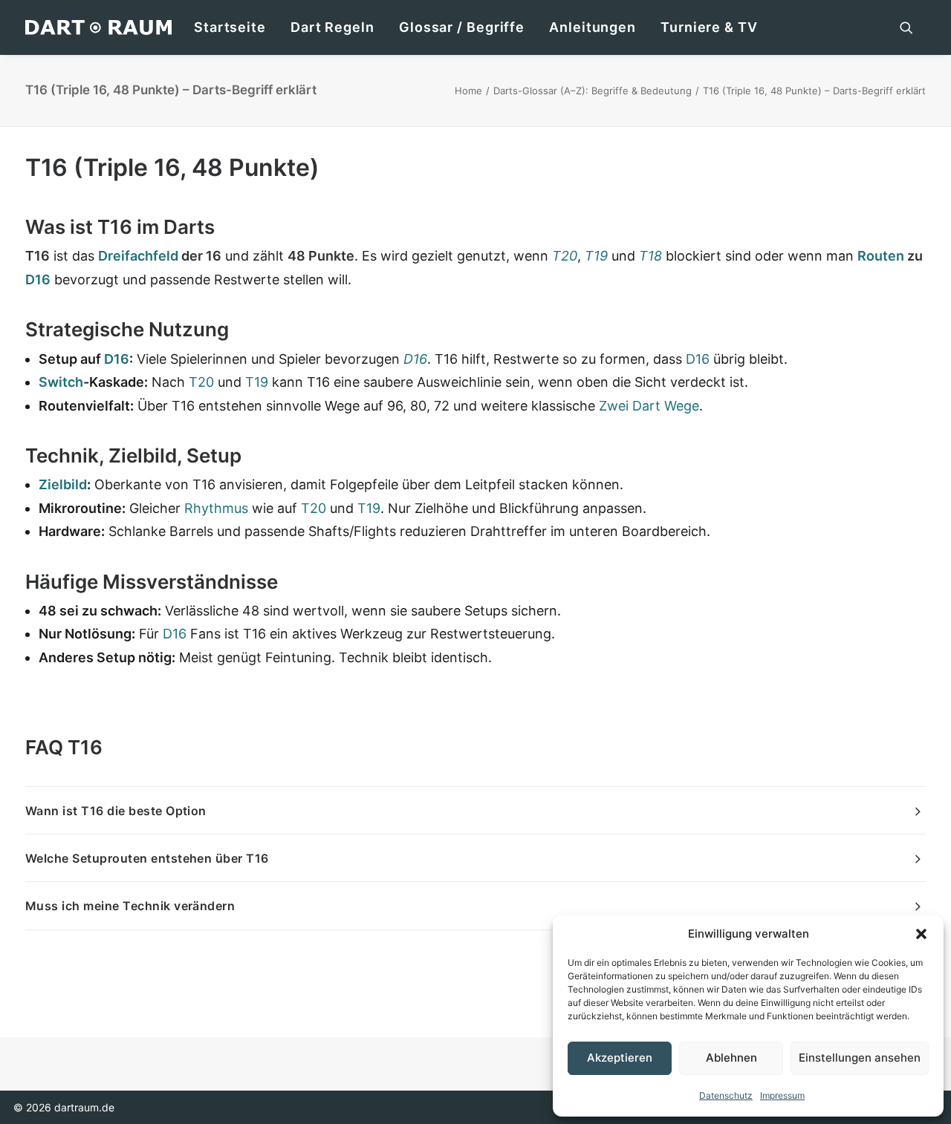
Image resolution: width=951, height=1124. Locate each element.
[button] (921, 934)
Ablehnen (731, 1058)
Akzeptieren (619, 1058)
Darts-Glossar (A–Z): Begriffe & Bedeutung (592, 91)
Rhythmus (216, 508)
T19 (596, 256)
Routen (880, 256)
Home (468, 91)
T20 (564, 256)
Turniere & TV (709, 27)
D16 (38, 279)
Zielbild (63, 484)
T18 (650, 256)
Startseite (230, 27)
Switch (61, 382)
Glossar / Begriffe (462, 27)
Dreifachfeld (138, 256)
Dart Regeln (332, 27)
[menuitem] (230, 27)
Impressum (782, 1095)
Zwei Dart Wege (649, 406)
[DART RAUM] (98, 27)
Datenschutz (726, 1095)
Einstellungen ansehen (860, 1058)
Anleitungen (592, 27)
